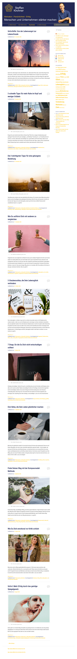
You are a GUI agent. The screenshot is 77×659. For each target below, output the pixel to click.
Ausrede (57, 69)
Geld (68, 77)
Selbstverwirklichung (11, 521)
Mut (68, 91)
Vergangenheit (21, 337)
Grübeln (16, 148)
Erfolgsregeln (58, 77)
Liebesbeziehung (18, 209)
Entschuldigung (43, 398)
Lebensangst (45, 85)
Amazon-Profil (60, 55)
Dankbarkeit (58, 71)
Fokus (62, 77)
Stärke (57, 99)
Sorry (14, 400)
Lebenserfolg (59, 82)
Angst (39, 85)
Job (61, 79)
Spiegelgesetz (26, 638)
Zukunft (25, 337)
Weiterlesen (11, 83)
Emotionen (37, 398)
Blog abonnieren (61, 57)
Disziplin (62, 71)
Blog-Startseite (32, 24)
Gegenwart (40, 336)
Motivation (28, 85)
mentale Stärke (62, 89)
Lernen (60, 87)
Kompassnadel (41, 520)
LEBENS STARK (17, 85)
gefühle (47, 398)
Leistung (57, 87)
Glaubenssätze (45, 336)
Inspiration (47, 459)
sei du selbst (45, 272)
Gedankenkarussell (11, 148)
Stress (66, 97)
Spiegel (22, 638)
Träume (17, 521)
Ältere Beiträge (11, 643)
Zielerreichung (61, 107)
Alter (56, 67)
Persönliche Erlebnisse (34, 208)
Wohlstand (64, 104)
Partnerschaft (28, 209)
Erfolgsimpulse (18, 147)
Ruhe (24, 148)
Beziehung (10, 209)
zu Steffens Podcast (12, 24)
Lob (48, 578)
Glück (42, 85)
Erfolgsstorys (23, 636)
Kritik (41, 578)
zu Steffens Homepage (41, 24)
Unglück (62, 99)
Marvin (57, 124)
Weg (20, 521)
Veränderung (32, 638)
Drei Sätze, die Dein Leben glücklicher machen (25, 407)
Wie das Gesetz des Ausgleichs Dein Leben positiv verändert (62, 131)
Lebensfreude (10, 86)
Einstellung (40, 459)
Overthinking (21, 148)
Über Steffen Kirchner (22, 24)
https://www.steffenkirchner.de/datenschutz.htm (16, 652)
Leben (11, 337)
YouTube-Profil (61, 61)
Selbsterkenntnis (11, 273)
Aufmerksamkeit (63, 67)
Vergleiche (16, 273)
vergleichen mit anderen (23, 273)
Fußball (65, 77)
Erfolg (38, 578)
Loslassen (15, 461)
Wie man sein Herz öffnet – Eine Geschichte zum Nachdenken (62, 121)
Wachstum (59, 105)
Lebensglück (23, 85)
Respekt (67, 93)
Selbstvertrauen (60, 97)
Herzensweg (10, 400)
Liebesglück (23, 209)
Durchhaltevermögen (11, 638)
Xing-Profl (60, 60)
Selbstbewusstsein (62, 95)
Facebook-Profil (61, 58)
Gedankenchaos (41, 147)
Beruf (60, 69)
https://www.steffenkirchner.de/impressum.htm (16, 648)
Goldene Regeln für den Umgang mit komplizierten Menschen (62, 126)
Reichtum (64, 93)
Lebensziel (46, 520)
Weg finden (23, 521)
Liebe (13, 209)
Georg (57, 116)
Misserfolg (58, 91)
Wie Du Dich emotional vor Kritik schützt (23, 529)
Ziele (27, 521)
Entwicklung (58, 74)
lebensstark (67, 84)
